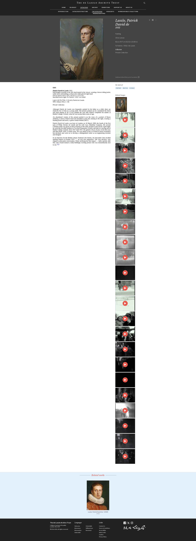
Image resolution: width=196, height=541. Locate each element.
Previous (149, 20)
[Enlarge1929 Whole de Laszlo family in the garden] (125, 395)
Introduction (63, 11)
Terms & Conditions (104, 528)
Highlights (110, 11)
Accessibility (102, 530)
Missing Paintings (99, 13)
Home (64, 7)
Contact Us (102, 526)
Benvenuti (88, 530)
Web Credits (102, 532)
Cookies (101, 534)
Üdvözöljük (89, 526)
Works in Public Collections (128, 11)
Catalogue (84, 7)
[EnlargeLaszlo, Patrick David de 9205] (121, 104)
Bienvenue (78, 528)
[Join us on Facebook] (125, 523)
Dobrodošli (77, 532)
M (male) (131, 88)
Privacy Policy (102, 537)
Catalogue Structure (80, 11)
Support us (118, 7)
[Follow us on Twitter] (128, 523)
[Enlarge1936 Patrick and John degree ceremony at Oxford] (125, 425)
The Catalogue (97, 11)
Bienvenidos (78, 530)
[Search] (144, 2)
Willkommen (89, 528)
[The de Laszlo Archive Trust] (98, 2)
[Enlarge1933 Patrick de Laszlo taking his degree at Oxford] (125, 364)
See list (152, 20)
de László (73, 7)
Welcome (77, 526)
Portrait (118, 88)
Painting (125, 88)
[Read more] (98, 509)
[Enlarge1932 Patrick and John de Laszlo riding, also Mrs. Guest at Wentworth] (125, 349)
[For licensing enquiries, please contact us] (138, 77)
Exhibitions (106, 7)
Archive (95, 7)
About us (129, 7)
